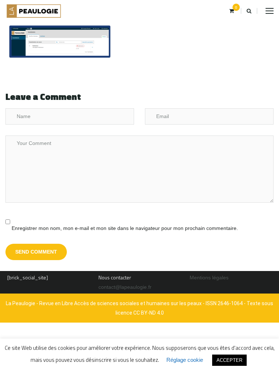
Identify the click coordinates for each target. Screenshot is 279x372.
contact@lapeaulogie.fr (124, 287)
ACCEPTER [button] (229, 360)
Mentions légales (209, 277)
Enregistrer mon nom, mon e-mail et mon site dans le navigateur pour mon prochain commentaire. (125, 228)
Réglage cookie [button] (184, 360)
